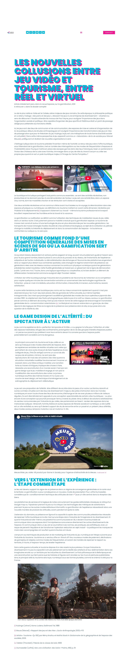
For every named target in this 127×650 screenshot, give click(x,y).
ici (24, 107)
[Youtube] (27, 32)
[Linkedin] (37, 32)
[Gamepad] (43, 32)
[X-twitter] (40, 32)
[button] (81, 32)
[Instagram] (30, 32)
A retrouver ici (101, 473)
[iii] (39, 211)
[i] (25, 136)
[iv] (57, 303)
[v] (15, 648)
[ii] (20, 139)
